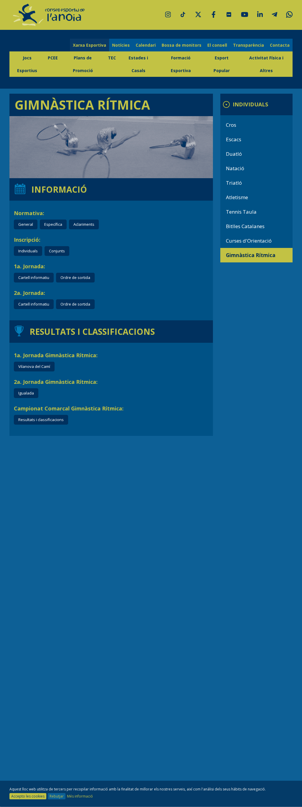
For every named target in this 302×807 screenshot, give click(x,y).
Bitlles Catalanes (245, 226)
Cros (231, 124)
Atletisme (237, 197)
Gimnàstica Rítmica (250, 255)
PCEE (53, 58)
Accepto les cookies (28, 796)
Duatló (234, 153)
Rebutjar (57, 796)
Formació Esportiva (181, 64)
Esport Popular (222, 64)
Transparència (248, 45)
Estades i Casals (138, 64)
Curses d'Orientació (249, 240)
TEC (112, 58)
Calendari (146, 45)
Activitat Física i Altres (266, 64)
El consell (217, 45)
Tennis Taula (241, 211)
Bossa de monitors (181, 45)
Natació (235, 168)
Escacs (233, 139)
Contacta (280, 45)
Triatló (234, 182)
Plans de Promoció (83, 64)
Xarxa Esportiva (89, 45)
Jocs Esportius (27, 64)
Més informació (80, 796)
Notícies (121, 45)
